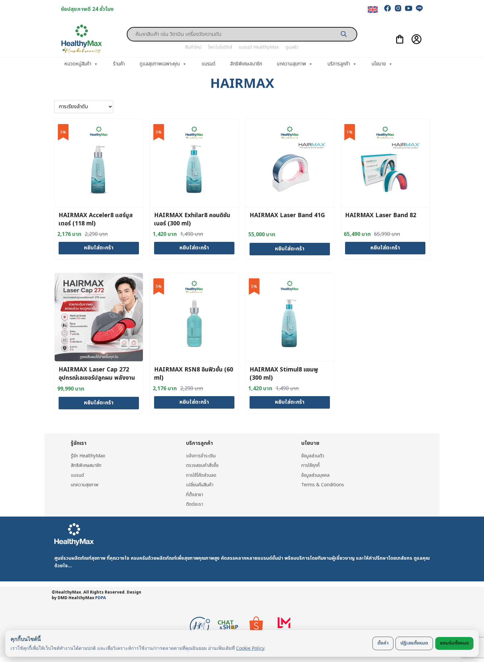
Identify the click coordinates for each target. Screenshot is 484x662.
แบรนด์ (208, 64)
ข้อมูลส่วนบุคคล (315, 475)
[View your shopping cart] (399, 39)
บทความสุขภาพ (291, 64)
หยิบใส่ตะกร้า (99, 248)
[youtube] (409, 8)
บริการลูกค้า (339, 64)
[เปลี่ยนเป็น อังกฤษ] (372, 10)
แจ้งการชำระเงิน (201, 455)
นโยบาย (379, 64)
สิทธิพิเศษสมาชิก (246, 64)
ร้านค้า (119, 64)
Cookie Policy (250, 648)
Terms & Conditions (322, 484)
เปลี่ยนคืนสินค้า (199, 484)
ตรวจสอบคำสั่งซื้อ (202, 465)
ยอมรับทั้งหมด (454, 643)
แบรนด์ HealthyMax (259, 47)
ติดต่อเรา (194, 504)
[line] (419, 8)
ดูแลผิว (292, 47)
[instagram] (398, 8)
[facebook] (387, 8)
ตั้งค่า (383, 643)
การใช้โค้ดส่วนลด (201, 475)
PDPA (100, 598)
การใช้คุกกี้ (310, 465)
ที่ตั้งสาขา (194, 494)
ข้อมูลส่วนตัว (312, 455)
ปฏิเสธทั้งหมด (414, 643)
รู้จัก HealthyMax (88, 455)
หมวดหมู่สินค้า (77, 64)
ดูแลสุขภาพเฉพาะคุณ (160, 64)
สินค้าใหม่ (193, 47)
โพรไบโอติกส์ (220, 47)
